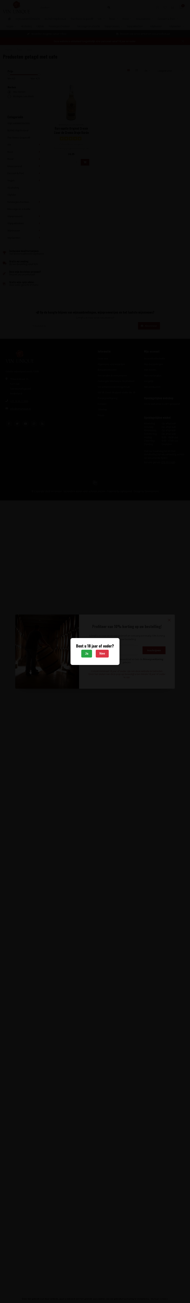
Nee (102, 653)
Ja (86, 653)
